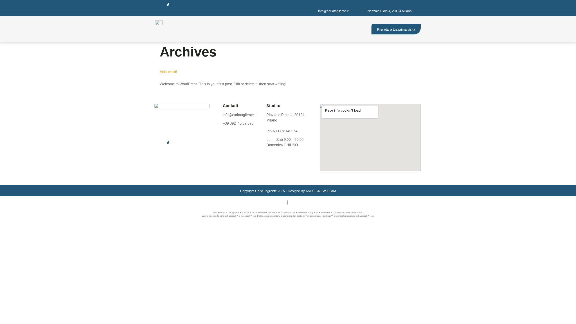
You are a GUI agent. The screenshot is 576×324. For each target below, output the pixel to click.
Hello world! (168, 72)
